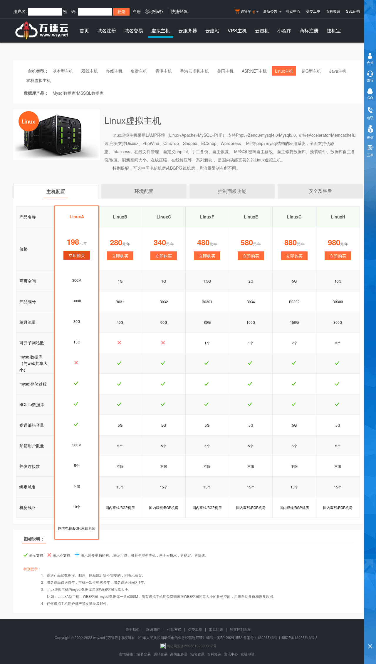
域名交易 (133, 30)
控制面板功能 (232, 191)
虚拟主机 (160, 30)
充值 (370, 137)
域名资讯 (197, 653)
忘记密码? (154, 11)
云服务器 (187, 30)
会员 (370, 62)
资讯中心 (231, 653)
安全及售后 (320, 191)
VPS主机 (237, 30)
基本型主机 (63, 71)
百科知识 (333, 11)
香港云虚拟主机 (194, 71)
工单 (370, 154)
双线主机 (89, 71)
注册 (136, 11)
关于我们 (132, 629)
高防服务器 (179, 653)
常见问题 (216, 629)
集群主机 (139, 71)
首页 (84, 30)
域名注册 (106, 30)
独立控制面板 (240, 629)
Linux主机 (284, 71)
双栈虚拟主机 (38, 80)
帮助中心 (293, 11)
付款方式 (174, 629)
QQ (370, 97)
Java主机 (337, 71)
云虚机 (262, 30)
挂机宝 (334, 30)
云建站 (212, 30)
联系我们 (153, 629)
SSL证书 (353, 11)
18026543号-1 (269, 637)
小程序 (284, 30)
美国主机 (225, 71)
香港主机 (163, 71)
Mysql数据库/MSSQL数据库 (78, 93)
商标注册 (309, 30)
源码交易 (160, 653)
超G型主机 (311, 71)
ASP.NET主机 (254, 71)
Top (370, 636)
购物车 (248, 12)
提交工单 (313, 11)
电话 (370, 117)
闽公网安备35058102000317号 (191, 645)
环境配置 (144, 191)
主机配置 (55, 191)
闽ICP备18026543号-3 (299, 637)
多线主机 (114, 71)
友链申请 (248, 653)
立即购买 (120, 256)
